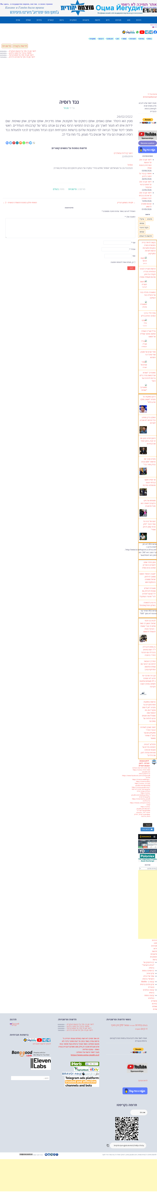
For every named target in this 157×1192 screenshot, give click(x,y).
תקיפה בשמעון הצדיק (126, 202)
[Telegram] (30, 142)
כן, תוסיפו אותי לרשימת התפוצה (122, 262)
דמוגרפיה (133, 39)
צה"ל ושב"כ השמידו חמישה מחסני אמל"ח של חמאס (148, 334)
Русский (15, 1023)
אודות (18, 20)
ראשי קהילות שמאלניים (123, 153)
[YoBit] (147, 852)
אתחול (130, 164)
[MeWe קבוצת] (130, 33)
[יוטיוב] (142, 33)
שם (133, 242)
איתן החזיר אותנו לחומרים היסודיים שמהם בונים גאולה (149, 565)
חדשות (97, 20)
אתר (133, 256)
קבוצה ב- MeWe (147, 981)
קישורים (51, 20)
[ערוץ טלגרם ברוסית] (147, 33)
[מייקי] (25, 1041)
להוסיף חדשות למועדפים (42, 1044)
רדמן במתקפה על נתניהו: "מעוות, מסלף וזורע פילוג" (148, 399)
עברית (14, 1025)
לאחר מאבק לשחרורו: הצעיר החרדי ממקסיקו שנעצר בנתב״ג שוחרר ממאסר (148, 732)
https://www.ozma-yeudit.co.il (85, 1055)
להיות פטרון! (142, 1080)
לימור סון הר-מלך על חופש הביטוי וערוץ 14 (145, 184)
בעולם (150, 39)
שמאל (124, 39)
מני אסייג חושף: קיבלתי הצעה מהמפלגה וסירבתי (149, 482)
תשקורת (92, 39)
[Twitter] (10, 142)
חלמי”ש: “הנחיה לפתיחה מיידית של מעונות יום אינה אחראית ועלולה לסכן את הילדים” (148, 750)
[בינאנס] (147, 839)
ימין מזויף (110, 39)
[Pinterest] (13, 142)
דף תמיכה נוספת (148, 970)
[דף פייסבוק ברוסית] (155, 33)
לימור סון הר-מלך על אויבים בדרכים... (21, 57)
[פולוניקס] (147, 861)
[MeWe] (17, 142)
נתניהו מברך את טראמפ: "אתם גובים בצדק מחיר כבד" (148, 462)
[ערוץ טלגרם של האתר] (151, 33)
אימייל (132, 249)
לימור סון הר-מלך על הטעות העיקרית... (22, 51)
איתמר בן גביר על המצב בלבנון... (19, 53)
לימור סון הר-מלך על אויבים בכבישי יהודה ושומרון (145, 195)
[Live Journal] (33, 142)
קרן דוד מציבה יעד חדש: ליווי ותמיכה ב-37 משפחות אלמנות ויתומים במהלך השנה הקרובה (148, 681)
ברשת (62, 20)
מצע (128, 20)
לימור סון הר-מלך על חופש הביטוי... (21, 55)
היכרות (138, 20)
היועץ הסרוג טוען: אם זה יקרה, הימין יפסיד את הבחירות (148, 441)
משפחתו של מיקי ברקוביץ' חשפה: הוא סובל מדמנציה (148, 503)
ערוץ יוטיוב (150, 973)
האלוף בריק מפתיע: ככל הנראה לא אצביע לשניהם (148, 420)
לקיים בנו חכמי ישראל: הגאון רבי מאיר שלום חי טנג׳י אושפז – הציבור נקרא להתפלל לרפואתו (148, 626)
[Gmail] (27, 142)
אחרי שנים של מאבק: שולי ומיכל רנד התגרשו (148, 355)
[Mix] (20, 142)
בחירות (39, 20)
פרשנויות (86, 20)
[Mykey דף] (124, 33)
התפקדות (73, 20)
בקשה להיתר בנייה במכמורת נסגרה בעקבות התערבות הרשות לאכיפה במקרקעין (149, 248)
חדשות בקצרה (20, 46)
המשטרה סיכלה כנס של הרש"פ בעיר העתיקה (148, 295)
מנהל (66, 108)
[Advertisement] (78, 75)
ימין (118, 39)
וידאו (107, 20)
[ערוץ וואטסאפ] (137, 33)
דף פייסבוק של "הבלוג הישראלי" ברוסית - (148, 965)
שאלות (28, 20)
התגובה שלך (130, 216)
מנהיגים (118, 20)
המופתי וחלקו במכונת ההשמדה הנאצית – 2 (20, 202)
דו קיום (101, 39)
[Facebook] (7, 142)
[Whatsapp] (23, 142)
